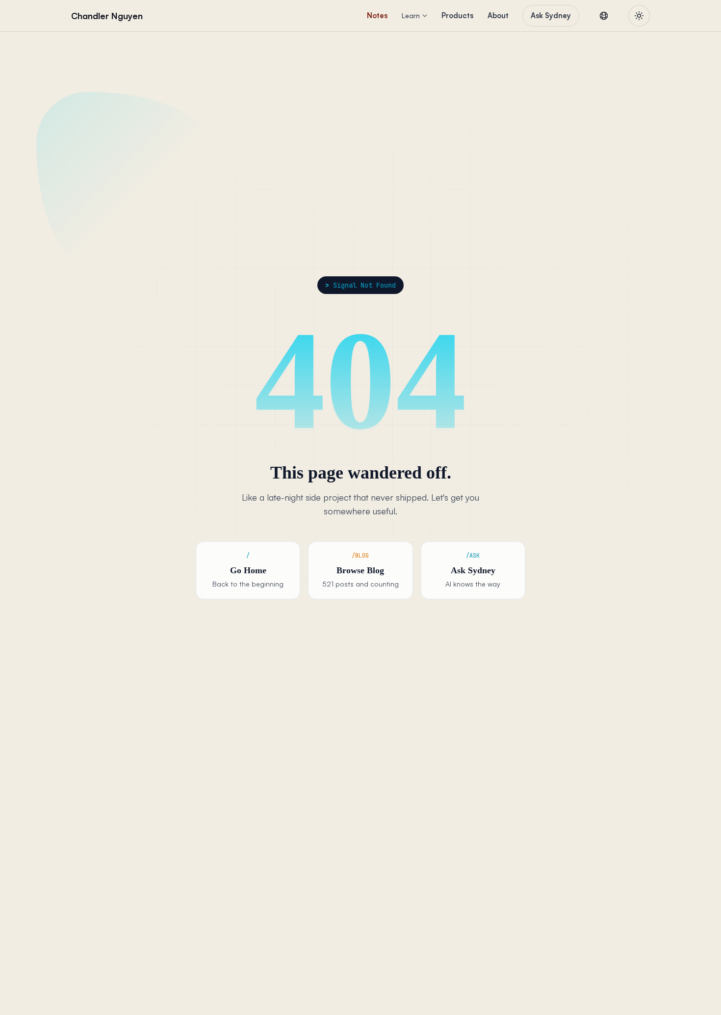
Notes (377, 15)
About (498, 15)
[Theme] (639, 16)
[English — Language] (604, 16)
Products (457, 15)
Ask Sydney (551, 15)
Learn (411, 15)
